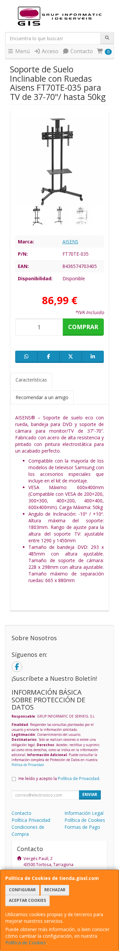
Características (31, 380)
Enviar (89, 794)
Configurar (22, 890)
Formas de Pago (82, 827)
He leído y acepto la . (59, 778)
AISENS (70, 241)
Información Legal (83, 813)
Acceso (49, 51)
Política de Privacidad (28, 764)
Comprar (83, 327)
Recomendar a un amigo (42, 397)
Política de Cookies (25, 942)
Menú (22, 51)
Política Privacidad (31, 820)
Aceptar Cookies (27, 900)
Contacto (81, 51)
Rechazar (54, 890)
